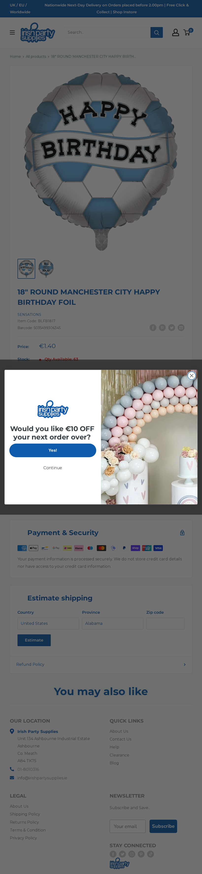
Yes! (53, 450)
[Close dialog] (192, 375)
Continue (52, 467)
